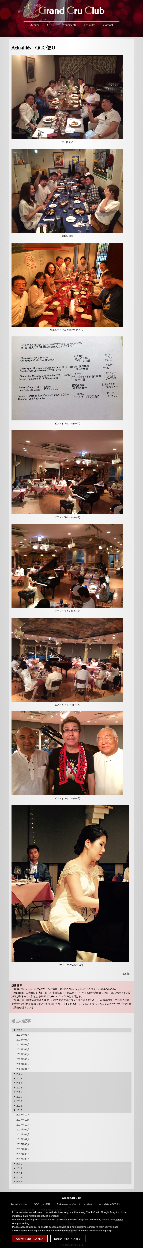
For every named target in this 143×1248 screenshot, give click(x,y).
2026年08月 (23, 1034)
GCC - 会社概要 (42, 1204)
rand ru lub (72, 10)
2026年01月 (23, 1069)
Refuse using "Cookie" (68, 1238)
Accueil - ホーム (19, 1204)
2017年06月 (23, 1144)
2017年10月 (23, 1124)
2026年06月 (23, 1044)
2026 (19, 1030)
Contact (108, 25)
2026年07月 (23, 1039)
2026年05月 (23, 1049)
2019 (19, 1101)
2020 (19, 1096)
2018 (19, 1105)
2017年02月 (23, 1159)
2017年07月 (23, 1139)
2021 (19, 1092)
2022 (19, 1087)
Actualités (89, 25)
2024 (19, 1078)
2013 (19, 1177)
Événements (69, 25)
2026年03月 (23, 1059)
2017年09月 (23, 1129)
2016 (19, 1163)
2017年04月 (23, 1149)
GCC (50, 25)
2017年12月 (23, 1114)
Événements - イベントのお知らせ (74, 1204)
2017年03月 (23, 1154)
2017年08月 (23, 1134)
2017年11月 (22, 1119)
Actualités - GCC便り (110, 1204)
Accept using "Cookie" (30, 1238)
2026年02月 (23, 1064)
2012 (19, 1182)
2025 (19, 1074)
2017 (19, 1110)
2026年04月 (23, 1054)
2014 (19, 1173)
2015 (19, 1168)
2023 (19, 1083)
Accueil (34, 25)
